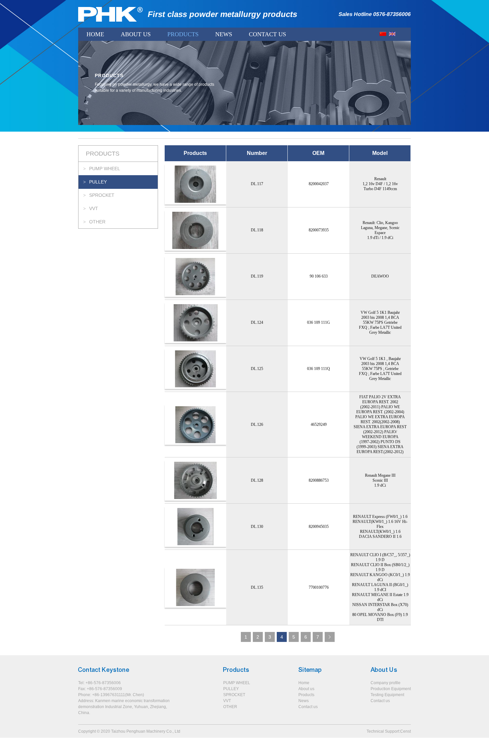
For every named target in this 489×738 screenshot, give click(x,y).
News (223, 34)
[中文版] (383, 34)
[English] (392, 34)
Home (95, 34)
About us (306, 688)
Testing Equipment (387, 694)
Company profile (386, 682)
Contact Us (267, 34)
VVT (93, 208)
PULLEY (98, 181)
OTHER (97, 221)
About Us (136, 34)
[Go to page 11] (330, 637)
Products (183, 34)
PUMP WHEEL (104, 168)
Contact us (308, 706)
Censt (405, 731)
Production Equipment (391, 688)
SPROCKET (101, 195)
